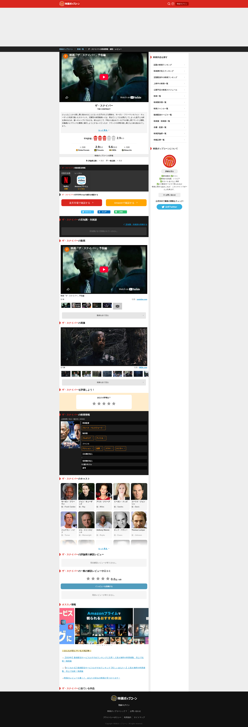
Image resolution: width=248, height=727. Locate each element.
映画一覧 (80, 49)
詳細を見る (169, 171)
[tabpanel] (78, 626)
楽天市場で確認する (79, 203)
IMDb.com (143, 367)
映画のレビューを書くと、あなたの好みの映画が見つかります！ (92, 678)
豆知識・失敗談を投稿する (136, 224)
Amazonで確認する (124, 203)
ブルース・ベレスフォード (92, 428)
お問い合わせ (171, 195)
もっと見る (103, 130)
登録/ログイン (182, 4)
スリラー (119, 448)
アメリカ (99, 438)
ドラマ (108, 448)
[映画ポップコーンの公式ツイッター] (169, 207)
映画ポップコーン (66, 49)
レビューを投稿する (105, 586)
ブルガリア (86, 438)
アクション (86, 448)
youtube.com (142, 299)
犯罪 (98, 448)
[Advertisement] (124, 27)
